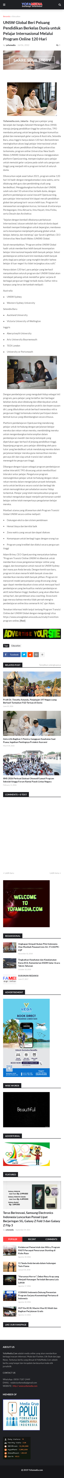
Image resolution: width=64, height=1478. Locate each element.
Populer (12, 1239)
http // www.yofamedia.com (25, 1386)
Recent (32, 1239)
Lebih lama (54, 873)
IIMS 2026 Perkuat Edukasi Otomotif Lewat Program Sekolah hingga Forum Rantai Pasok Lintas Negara (28, 780)
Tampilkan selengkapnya (50, 665)
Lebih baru (9, 873)
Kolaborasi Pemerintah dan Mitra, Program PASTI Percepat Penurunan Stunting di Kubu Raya (39, 1250)
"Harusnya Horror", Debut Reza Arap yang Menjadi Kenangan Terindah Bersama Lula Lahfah (38, 1279)
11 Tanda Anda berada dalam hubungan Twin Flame (37, 1265)
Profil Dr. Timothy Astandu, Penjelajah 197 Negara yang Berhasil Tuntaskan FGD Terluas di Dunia (30, 701)
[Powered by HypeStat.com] (17, 1458)
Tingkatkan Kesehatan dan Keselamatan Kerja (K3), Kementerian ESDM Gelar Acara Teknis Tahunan (39, 962)
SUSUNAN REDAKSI (28, 975)
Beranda (6, 16)
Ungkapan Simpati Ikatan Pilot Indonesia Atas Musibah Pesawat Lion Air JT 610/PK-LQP (38, 947)
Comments (51, 1239)
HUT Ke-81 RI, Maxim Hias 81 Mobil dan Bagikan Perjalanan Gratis (37, 1310)
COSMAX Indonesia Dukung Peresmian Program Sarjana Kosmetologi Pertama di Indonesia (38, 1295)
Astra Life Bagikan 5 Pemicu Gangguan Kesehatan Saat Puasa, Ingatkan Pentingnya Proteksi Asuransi (29, 740)
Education (16, 16)
